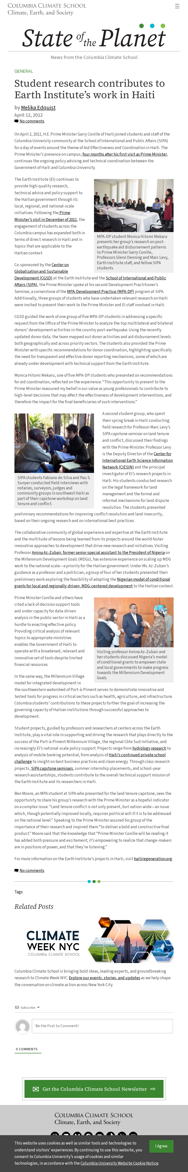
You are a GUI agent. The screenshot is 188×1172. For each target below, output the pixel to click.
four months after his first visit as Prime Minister (124, 154)
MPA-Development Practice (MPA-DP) (100, 292)
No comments (32, 121)
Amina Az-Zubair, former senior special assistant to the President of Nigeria (98, 553)
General (23, 71)
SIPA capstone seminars (52, 769)
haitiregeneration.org (153, 859)
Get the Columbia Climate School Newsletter (95, 1089)
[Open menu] (177, 6)
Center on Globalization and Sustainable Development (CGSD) (41, 271)
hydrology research (149, 748)
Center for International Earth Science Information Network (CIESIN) (137, 460)
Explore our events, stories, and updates (104, 978)
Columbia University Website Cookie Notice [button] (119, 1163)
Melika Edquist (38, 107)
